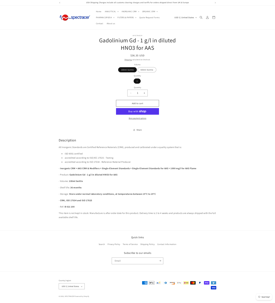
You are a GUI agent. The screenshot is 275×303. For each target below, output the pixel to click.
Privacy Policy (114, 244)
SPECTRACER (69, 296)
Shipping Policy (147, 244)
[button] (111, 11)
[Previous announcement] (60, 2)
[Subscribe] (160, 260)
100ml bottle (127, 69)
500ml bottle (147, 69)
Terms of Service (130, 244)
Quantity (137, 87)
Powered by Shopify (81, 296)
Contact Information (166, 244)
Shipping (128, 59)
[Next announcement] (215, 2)
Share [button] (139, 130)
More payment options (137, 118)
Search (102, 244)
